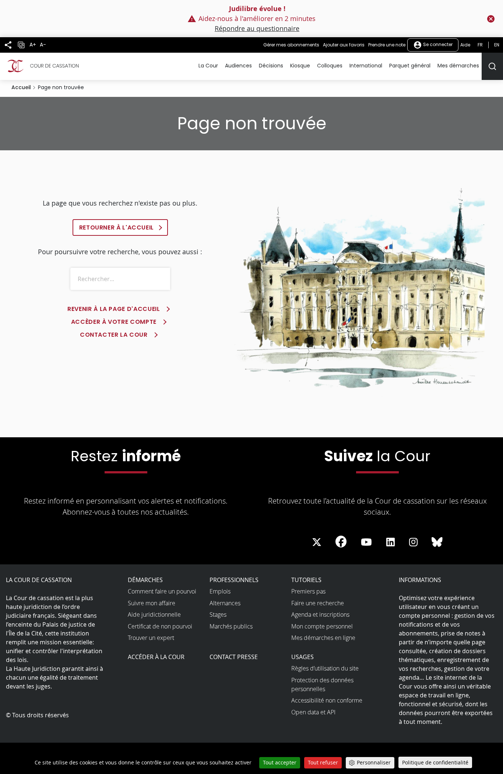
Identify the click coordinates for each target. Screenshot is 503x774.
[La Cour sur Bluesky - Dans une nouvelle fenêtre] (437, 542)
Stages (218, 614)
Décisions (271, 65)
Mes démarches (458, 65)
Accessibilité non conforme (326, 700)
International (365, 65)
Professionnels (234, 580)
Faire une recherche (317, 603)
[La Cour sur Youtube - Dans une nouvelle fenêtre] (366, 542)
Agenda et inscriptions (320, 614)
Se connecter (437, 44)
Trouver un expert (151, 638)
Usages (302, 657)
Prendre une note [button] (386, 45)
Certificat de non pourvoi (160, 626)
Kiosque (300, 65)
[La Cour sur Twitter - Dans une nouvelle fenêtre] (316, 542)
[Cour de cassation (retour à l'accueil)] (42, 66)
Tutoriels (306, 580)
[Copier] (21, 45)
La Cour (208, 65)
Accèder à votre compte (113, 322)
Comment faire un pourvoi (162, 591)
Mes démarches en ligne (323, 638)
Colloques (329, 65)
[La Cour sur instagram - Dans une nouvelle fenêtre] (413, 542)
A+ (32, 44)
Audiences (238, 65)
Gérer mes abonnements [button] (291, 45)
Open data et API (313, 712)
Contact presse (234, 657)
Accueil (21, 87)
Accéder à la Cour (156, 657)
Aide (465, 45)
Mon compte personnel (322, 626)
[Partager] (8, 45)
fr (480, 45)
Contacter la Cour (114, 334)
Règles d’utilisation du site (325, 668)
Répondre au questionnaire (257, 28)
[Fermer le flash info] (490, 19)
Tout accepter (279, 762)
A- (43, 44)
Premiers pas (308, 591)
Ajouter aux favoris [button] (344, 45)
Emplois (220, 591)
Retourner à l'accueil (116, 227)
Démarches (145, 580)
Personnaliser (374, 762)
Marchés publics (231, 626)
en (496, 45)
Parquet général (409, 65)
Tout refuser (323, 762)
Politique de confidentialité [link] (435, 762)
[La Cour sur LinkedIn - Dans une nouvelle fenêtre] (390, 542)
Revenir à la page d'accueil (113, 309)
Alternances (225, 603)
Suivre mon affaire (151, 603)
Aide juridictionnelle (154, 614)
